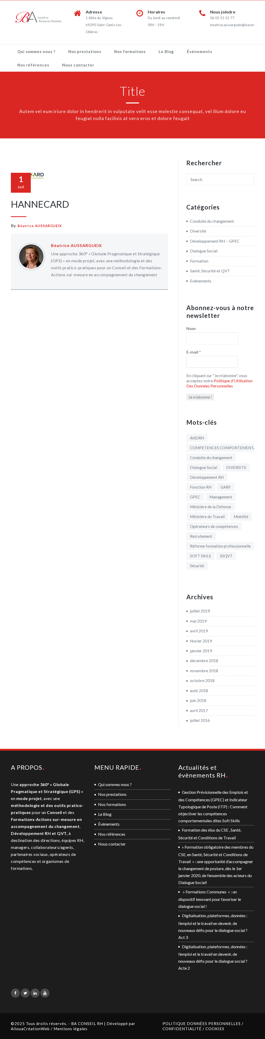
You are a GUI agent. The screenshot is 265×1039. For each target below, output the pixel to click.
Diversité (198, 230)
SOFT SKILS (200, 556)
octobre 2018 (202, 680)
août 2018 (199, 690)
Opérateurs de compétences (214, 526)
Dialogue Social (203, 250)
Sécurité (197, 565)
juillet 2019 (200, 610)
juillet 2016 (200, 720)
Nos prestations (84, 51)
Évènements (199, 51)
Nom (191, 328)
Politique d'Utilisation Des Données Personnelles (219, 383)
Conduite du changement (212, 221)
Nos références (33, 65)
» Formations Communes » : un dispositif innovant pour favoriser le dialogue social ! (209, 899)
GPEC (195, 497)
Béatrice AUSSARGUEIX (40, 226)
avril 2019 (199, 630)
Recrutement (201, 536)
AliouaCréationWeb (30, 1028)
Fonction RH (200, 487)
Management (220, 497)
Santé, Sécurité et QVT (210, 270)
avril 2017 (199, 710)
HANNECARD (40, 204)
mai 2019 (198, 620)
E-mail (193, 351)
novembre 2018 (204, 670)
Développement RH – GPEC (215, 240)
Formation (199, 260)
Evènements (200, 280)
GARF (225, 487)
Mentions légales (70, 1028)
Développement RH (207, 477)
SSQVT (226, 556)
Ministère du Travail (207, 516)
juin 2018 (198, 700)
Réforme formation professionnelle (220, 546)
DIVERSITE (236, 467)
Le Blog (166, 51)
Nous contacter (78, 65)
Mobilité (241, 516)
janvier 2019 (201, 650)
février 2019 (201, 640)
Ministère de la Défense (210, 506)
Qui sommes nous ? (36, 51)
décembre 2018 (204, 660)
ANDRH (197, 438)
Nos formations (130, 51)
